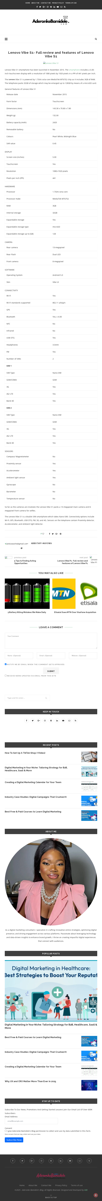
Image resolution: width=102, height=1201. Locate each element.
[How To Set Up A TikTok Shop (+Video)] (89, 757)
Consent (8, 1128)
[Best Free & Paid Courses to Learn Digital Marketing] (89, 815)
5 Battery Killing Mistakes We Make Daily (27, 612)
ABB (85, 1190)
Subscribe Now (14, 1139)
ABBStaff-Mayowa (41, 543)
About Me (35, 3)
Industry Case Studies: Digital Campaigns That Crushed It (36, 797)
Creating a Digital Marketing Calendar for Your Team (33, 782)
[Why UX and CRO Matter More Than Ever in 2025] (89, 1085)
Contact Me (46, 3)
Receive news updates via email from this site (31, 676)
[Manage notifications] (96, 1195)
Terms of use (71, 3)
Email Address (11, 1116)
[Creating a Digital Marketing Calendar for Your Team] (89, 786)
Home (28, 3)
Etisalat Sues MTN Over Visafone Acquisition (75, 612)
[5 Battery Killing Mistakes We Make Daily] (27, 594)
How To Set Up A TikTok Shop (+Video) (25, 753)
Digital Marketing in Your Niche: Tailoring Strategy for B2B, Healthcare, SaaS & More (36, 769)
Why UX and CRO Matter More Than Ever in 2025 (30, 1081)
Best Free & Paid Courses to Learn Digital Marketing (33, 811)
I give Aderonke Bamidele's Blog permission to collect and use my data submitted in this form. (49, 1131)
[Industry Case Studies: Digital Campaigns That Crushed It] (89, 801)
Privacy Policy (58, 3)
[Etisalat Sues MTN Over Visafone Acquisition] (75, 594)
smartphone (74, 70)
